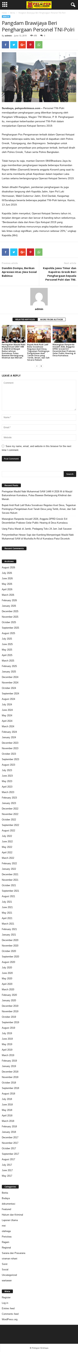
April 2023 (7, 786)
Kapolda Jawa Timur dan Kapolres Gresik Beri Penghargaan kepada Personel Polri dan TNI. (59, 273)
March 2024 (8, 726)
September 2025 (10, 627)
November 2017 (10, 1143)
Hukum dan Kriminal (12, 1214)
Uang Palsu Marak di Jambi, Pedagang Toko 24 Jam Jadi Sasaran (37, 528)
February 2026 (9, 600)
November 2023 (10, 748)
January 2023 (9, 803)
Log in (5, 1303)
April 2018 (7, 1115)
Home (4, 13)
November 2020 (10, 945)
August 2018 (8, 1093)
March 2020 (8, 989)
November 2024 (10, 682)
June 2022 (7, 841)
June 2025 (7, 644)
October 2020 (9, 951)
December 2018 (10, 1071)
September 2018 (10, 1088)
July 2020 (7, 967)
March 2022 (8, 858)
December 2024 (10, 677)
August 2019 (8, 1027)
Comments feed (10, 1314)
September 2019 (10, 1022)
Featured (6, 1209)
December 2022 (10, 808)
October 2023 (9, 753)
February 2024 (9, 732)
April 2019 (7, 1049)
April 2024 (7, 721)
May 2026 (7, 584)
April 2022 (7, 852)
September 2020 (10, 956)
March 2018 (8, 1121)
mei (4, 1225)
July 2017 (7, 1164)
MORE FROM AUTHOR (51, 319)
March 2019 (8, 1055)
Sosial (5, 1269)
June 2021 (7, 907)
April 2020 (7, 984)
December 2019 (10, 1006)
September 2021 (10, 890)
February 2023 (9, 797)
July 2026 (7, 573)
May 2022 (7, 847)
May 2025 (7, 649)
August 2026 (8, 567)
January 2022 (9, 869)
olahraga (6, 1231)
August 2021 (8, 896)
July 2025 (7, 638)
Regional (6, 1247)
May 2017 (7, 1175)
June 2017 (7, 1170)
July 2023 (7, 770)
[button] (72, 5)
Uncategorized (9, 1275)
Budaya (6, 1198)
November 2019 (10, 1011)
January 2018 (9, 1132)
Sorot (4, 1264)
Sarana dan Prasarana (13, 1253)
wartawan (7, 1280)
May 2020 (7, 978)
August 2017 (8, 1159)
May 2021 (7, 912)
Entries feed (8, 1308)
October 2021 (9, 885)
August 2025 (8, 633)
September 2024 (10, 693)
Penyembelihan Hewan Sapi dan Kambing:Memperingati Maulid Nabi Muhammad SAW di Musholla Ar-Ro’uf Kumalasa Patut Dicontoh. (38, 536)
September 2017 (10, 1154)
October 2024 (9, 688)
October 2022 (9, 819)
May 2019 (7, 1044)
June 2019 (7, 1038)
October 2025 (9, 622)
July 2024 (7, 704)
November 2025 (10, 616)
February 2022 (9, 863)
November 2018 (10, 1077)
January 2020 (9, 1000)
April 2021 (7, 918)
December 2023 (10, 742)
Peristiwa (6, 1236)
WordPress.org (9, 1319)
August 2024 (8, 699)
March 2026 (8, 595)
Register (6, 1297)
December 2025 (10, 611)
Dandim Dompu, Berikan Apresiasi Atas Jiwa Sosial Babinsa (19, 271)
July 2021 (7, 901)
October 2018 (9, 1082)
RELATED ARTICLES (25, 319)
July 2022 (7, 836)
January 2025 (9, 671)
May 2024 (7, 715)
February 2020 (9, 995)
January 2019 (9, 1066)
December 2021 (10, 874)
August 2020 (8, 962)
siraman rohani (9, 1258)
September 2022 (10, 825)
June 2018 (7, 1104)
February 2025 (9, 666)
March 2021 (8, 923)
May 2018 (7, 1110)
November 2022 (10, 814)
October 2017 (9, 1148)
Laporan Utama (10, 1220)
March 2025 (8, 660)
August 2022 (8, 830)
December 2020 (10, 940)
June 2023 (7, 775)
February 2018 (9, 1126)
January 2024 (9, 737)
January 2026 (9, 605)
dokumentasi (8, 1203)
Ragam (5, 1242)
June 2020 (7, 973)
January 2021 (9, 934)
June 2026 (7, 578)
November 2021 (10, 879)
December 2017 (10, 1137)
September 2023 (10, 759)
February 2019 (9, 1060)
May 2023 (7, 781)
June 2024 (7, 710)
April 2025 (7, 655)
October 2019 (9, 1017)
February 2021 (9, 929)
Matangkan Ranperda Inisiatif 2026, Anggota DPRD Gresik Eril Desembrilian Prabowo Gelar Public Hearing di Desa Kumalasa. (64, 350)
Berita (12, 13)
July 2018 (7, 1099)
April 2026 (7, 589)
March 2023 (8, 792)
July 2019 (7, 1033)
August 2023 (8, 764)
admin (8, 35)
